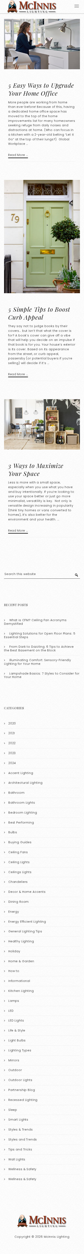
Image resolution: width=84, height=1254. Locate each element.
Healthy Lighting (21, 941)
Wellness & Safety (22, 1169)
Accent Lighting (20, 773)
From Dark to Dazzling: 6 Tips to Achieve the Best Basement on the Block (39, 648)
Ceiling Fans (18, 852)
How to (13, 971)
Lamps (13, 1001)
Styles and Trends (22, 1139)
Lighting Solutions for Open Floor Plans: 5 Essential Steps (39, 635)
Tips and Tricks (20, 1149)
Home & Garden (21, 961)
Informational (19, 981)
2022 (12, 743)
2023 (12, 753)
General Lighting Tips (25, 931)
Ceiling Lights (19, 862)
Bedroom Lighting (22, 813)
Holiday (14, 951)
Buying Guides (20, 842)
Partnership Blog (21, 1090)
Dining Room (18, 902)
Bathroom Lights (21, 803)
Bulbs (12, 832)
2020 (12, 723)
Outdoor (15, 1070)
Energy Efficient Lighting (27, 922)
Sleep (12, 1110)
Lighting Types (19, 1050)
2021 (11, 733)
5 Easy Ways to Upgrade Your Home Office (41, 89)
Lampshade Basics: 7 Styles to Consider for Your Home (41, 675)
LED (11, 1011)
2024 (12, 763)
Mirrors (13, 1060)
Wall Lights (16, 1159)
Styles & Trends (20, 1130)
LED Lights (16, 1020)
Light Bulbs (17, 1040)
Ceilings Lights (20, 872)
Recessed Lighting (23, 1100)
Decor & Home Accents (27, 892)
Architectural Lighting (25, 783)
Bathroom (16, 793)
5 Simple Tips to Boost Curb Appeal (39, 313)
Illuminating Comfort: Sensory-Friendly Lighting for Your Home (37, 662)
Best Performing (21, 823)
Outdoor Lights (20, 1080)
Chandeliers (18, 882)
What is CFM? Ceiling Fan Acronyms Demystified (35, 622)
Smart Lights (18, 1120)
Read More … (18, 155)
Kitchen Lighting (21, 991)
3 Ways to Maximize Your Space (35, 470)
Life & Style (16, 1030)
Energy (13, 912)
